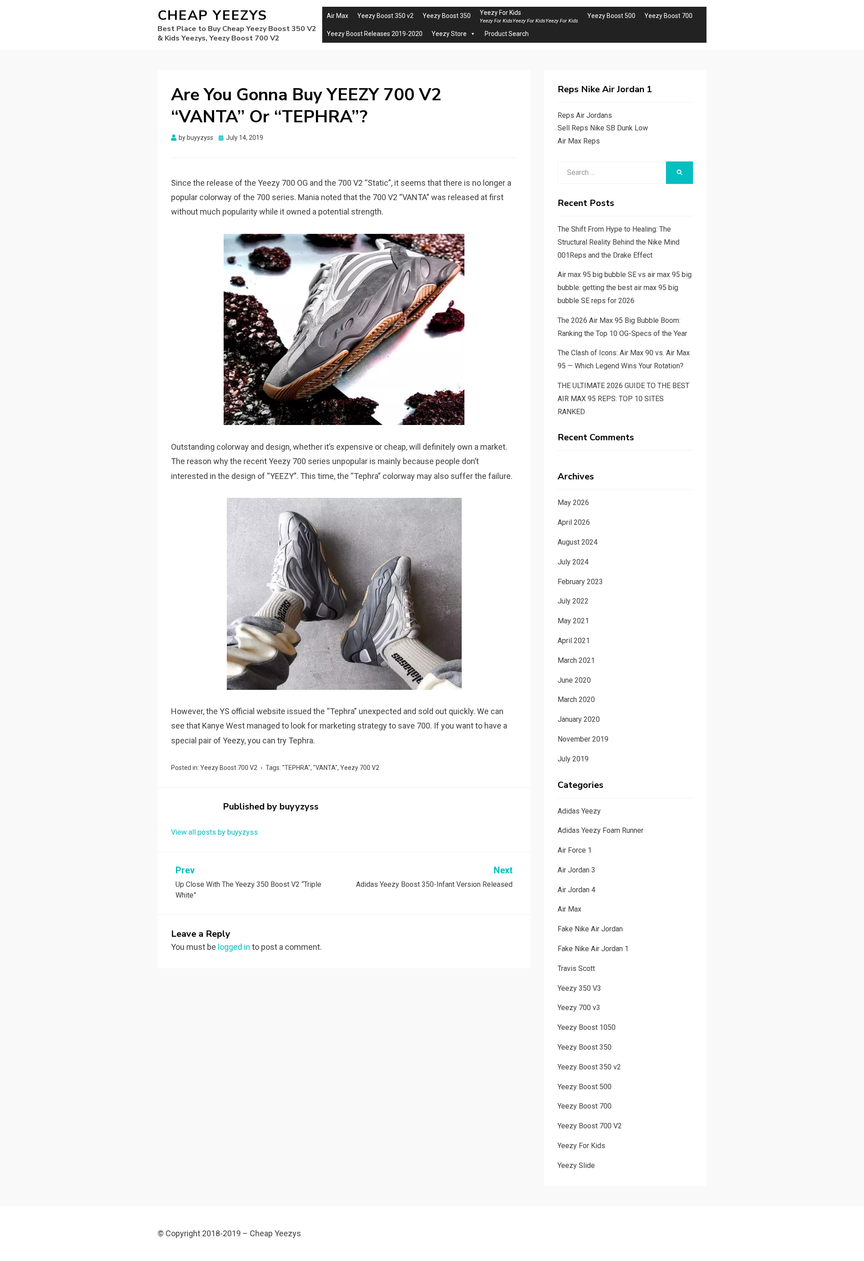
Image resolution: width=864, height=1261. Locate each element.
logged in (234, 947)
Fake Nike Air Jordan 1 (593, 948)
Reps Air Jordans (585, 115)
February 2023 (580, 581)
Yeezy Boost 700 (668, 15)
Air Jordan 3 (576, 870)
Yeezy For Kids (581, 1145)
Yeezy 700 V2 (359, 767)
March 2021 (576, 660)
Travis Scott (576, 968)
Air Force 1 (575, 850)
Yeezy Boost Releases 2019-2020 (375, 33)
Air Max (337, 15)
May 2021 (573, 621)
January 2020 (579, 719)
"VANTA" (325, 767)
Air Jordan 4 (576, 889)
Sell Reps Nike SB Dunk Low (603, 128)
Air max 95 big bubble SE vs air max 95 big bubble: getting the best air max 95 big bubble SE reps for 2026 (625, 287)
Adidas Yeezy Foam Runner (601, 830)
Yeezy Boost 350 (447, 15)
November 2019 (583, 739)
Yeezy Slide (576, 1165)
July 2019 (573, 759)
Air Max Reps (579, 141)
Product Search (507, 33)
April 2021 (574, 640)
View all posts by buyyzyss (214, 832)
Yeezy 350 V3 (579, 988)
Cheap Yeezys (212, 15)
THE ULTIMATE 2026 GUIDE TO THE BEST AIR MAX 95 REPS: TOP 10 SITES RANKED (623, 398)
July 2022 (573, 601)
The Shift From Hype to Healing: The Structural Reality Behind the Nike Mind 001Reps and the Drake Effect (619, 242)
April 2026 (574, 522)
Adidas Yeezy (579, 811)
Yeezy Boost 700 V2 (228, 767)
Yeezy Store (449, 33)
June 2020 (574, 680)
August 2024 (578, 542)
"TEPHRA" (296, 767)
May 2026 (573, 502)
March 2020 (576, 699)
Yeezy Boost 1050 (587, 1027)
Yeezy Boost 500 (611, 15)
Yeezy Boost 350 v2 (385, 15)
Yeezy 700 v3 (579, 1007)
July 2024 (573, 562)
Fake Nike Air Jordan (590, 929)
